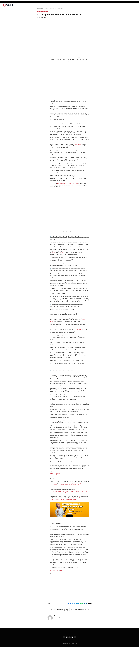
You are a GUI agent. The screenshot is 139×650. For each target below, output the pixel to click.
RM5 (54, 570)
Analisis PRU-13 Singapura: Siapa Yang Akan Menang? (59, 610)
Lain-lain (59, 5)
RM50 (61, 570)
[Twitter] (39, 58)
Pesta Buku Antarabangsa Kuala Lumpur (67, 183)
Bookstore (69, 640)
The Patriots (44, 17)
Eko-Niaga (24, 5)
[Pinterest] (39, 63)
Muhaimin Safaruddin (55, 473)
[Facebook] (39, 56)
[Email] (39, 65)
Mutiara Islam (46, 5)
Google (54, 252)
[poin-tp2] (69, 517)
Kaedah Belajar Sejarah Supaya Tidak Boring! (80, 609)
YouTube (78, 329)
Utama (19, 5)
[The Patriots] (8, 5)
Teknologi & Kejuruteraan (42, 11)
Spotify (62, 331)
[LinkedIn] (39, 60)
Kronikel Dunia (38, 5)
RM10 (57, 570)
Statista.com (78, 144)
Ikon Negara (53, 5)
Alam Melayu (31, 5)
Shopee (59, 57)
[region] (80, 80)
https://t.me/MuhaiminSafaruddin (58, 475)
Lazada (62, 133)
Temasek (61, 252)
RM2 (51, 570)
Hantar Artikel (4, 2)
